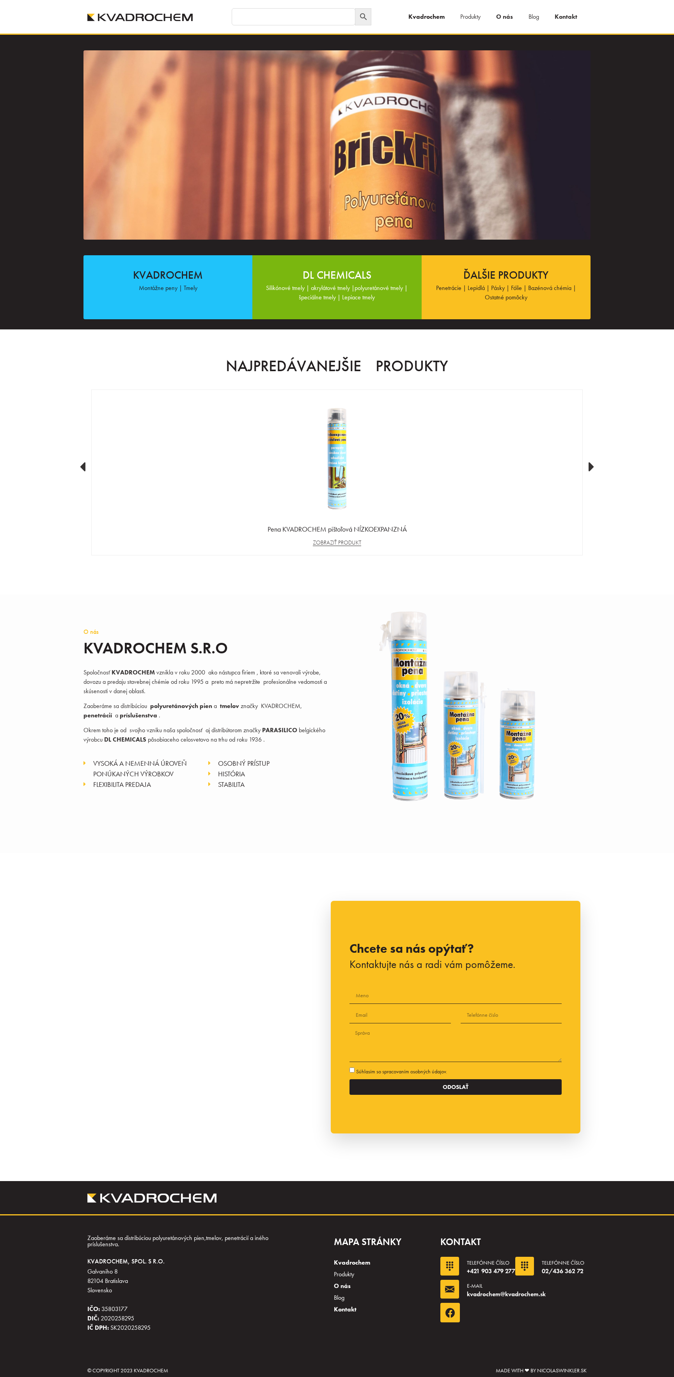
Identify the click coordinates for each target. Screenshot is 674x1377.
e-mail (474, 1285)
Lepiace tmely (358, 297)
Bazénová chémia (549, 288)
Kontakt (566, 16)
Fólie (516, 288)
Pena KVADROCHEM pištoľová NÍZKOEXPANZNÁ (337, 529)
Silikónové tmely (285, 288)
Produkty (470, 16)
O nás (504, 16)
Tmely (190, 288)
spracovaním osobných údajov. (414, 1071)
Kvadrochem (426, 16)
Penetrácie (448, 288)
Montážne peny (158, 288)
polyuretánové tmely (379, 288)
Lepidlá (476, 288)
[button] (82, 467)
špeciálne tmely (317, 297)
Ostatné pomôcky (506, 297)
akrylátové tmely (329, 288)
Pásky (498, 288)
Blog (534, 16)
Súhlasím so (401, 1071)
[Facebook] (450, 1312)
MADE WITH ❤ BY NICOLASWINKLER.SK (541, 1370)
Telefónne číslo (488, 1262)
